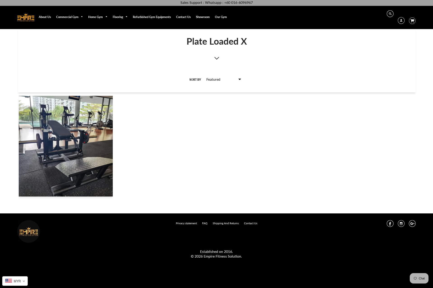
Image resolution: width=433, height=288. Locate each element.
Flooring (118, 17)
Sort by (195, 79)
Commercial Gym (67, 17)
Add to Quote (66, 150)
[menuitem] (45, 17)
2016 (228, 251)
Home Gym (96, 17)
